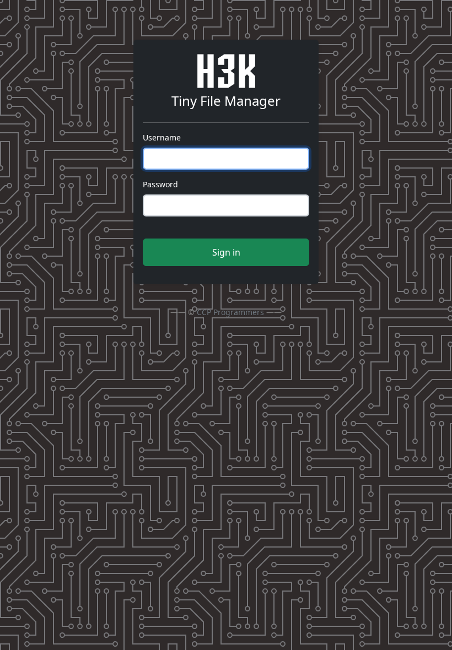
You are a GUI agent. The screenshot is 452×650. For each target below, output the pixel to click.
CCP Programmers (230, 312)
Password (160, 184)
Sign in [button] (226, 252)
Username (162, 137)
